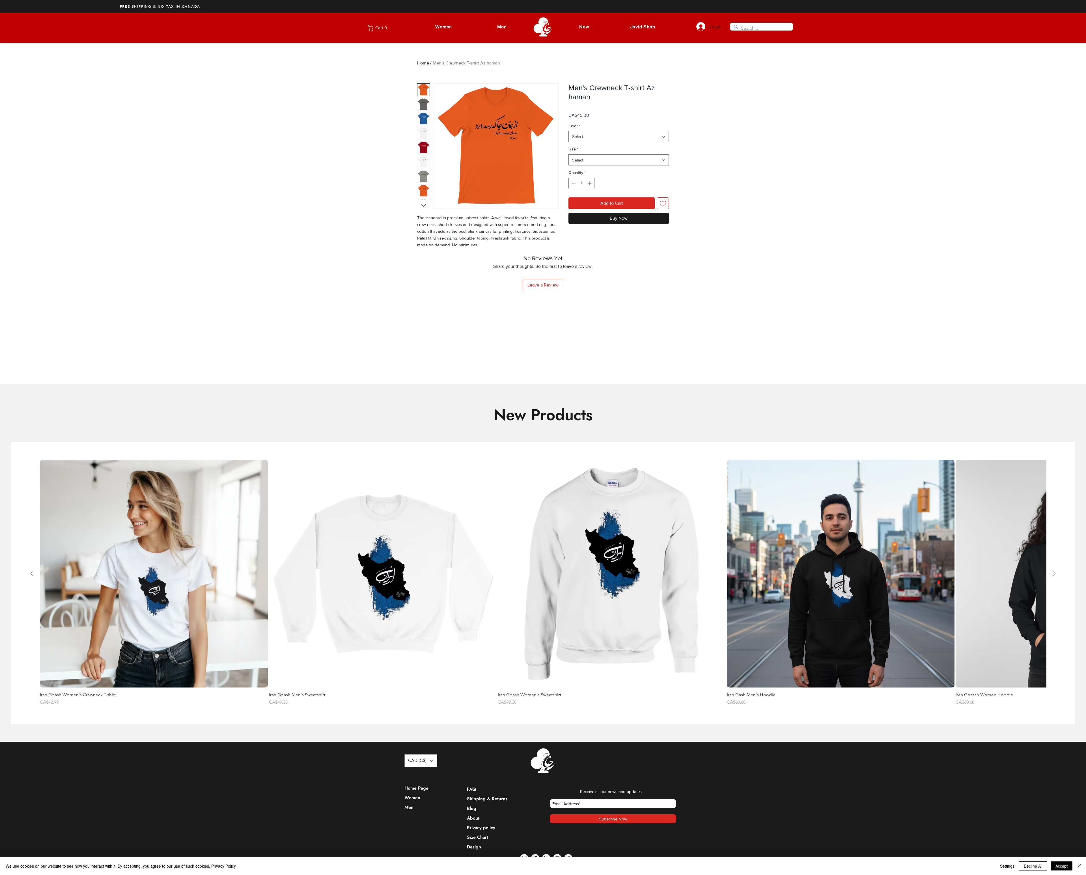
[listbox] (420, 789)
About (473, 846)
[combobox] (618, 136)
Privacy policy (480, 856)
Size (573, 149)
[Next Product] (1054, 601)
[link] (382, 28)
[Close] (1079, 865)
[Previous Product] (31, 601)
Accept (1061, 866)
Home (423, 63)
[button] (443, 26)
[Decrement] (572, 183)
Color (574, 126)
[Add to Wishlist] (663, 203)
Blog (471, 836)
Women (412, 826)
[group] (543, 611)
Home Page (416, 816)
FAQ (471, 817)
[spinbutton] (581, 183)
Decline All (1033, 866)
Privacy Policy (223, 866)
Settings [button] (1007, 866)
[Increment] (590, 183)
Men (408, 835)
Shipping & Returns (480, 827)
